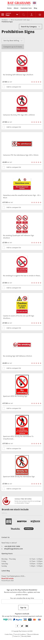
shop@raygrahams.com (13, 549)
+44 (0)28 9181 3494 (12, 546)
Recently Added (26, 636)
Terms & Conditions (20, 634)
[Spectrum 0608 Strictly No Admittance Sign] (22, 465)
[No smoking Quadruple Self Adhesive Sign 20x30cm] (22, 224)
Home (9, 8)
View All (4, 513)
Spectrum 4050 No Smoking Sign (15, 396)
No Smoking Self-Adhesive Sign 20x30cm (18, 75)
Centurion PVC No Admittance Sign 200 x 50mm (20, 155)
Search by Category (29, 26)
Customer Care (26, 8)
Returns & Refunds (33, 634)
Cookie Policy (8, 634)
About (16, 8)
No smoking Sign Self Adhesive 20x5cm (17, 356)
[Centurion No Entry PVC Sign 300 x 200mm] (22, 104)
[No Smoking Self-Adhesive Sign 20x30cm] (22, 63)
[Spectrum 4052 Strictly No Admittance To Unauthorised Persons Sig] (22, 425)
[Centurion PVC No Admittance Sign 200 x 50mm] (22, 144)
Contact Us (16, 636)
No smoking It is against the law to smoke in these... (22, 275)
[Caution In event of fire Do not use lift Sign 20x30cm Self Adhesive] (22, 305)
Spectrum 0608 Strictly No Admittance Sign (19, 476)
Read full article (7, 578)
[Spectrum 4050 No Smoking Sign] (22, 385)
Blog (35, 8)
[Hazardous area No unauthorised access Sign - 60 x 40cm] (22, 184)
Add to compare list (14, 87)
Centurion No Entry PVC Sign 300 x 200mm (19, 115)
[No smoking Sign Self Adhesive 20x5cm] (22, 345)
